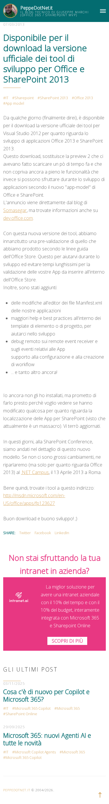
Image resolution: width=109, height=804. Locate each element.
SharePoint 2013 (54, 97)
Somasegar (15, 210)
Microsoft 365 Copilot (33, 708)
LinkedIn (62, 532)
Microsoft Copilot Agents (35, 752)
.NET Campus (35, 472)
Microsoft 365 (68, 708)
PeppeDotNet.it (36, 8)
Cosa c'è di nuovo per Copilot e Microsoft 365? (46, 695)
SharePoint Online (21, 713)
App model (15, 103)
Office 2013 (83, 97)
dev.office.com (18, 218)
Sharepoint (24, 97)
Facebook (43, 532)
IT (7, 97)
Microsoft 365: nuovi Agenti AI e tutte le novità (47, 739)
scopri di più (67, 641)
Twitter (25, 532)
